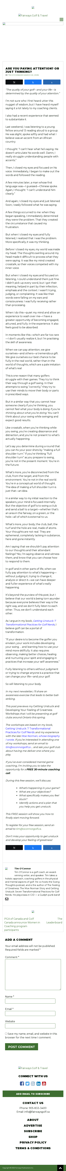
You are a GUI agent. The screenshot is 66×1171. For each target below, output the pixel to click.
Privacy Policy (33, 1142)
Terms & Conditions (33, 1148)
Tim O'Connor (15, 75)
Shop (33, 1137)
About (33, 1120)
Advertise (33, 1125)
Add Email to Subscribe (33, 1094)
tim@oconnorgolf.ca (18, 747)
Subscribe (33, 1131)
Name (9, 996)
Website (10, 1021)
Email (9, 1009)
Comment (12, 957)
